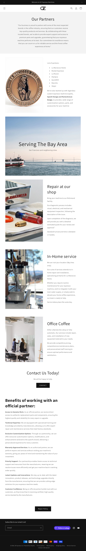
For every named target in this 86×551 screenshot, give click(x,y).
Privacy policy (40, 545)
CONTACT (43, 385)
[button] (4, 8)
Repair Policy (43, 509)
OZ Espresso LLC (19, 545)
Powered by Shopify (29, 545)
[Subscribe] (40, 527)
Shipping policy (60, 545)
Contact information (44, 547)
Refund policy (50, 545)
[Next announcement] (82, 2)
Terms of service (71, 545)
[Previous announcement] (4, 2)
